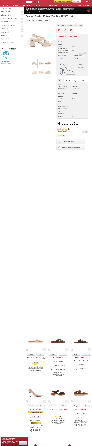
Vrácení (84, 81)
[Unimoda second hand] (43, 3)
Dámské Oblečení (6, 18)
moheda (58, 414)
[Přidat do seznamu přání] (59, 30)
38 (83, 360)
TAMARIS (75, 86)
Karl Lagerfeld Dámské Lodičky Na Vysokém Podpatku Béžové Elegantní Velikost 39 (35, 428)
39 (45, 358)
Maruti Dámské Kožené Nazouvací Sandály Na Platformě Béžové (35, 368)
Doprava (76, 81)
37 (79, 360)
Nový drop (4, 8)
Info (60, 81)
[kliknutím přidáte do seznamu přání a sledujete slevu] (40, 354)
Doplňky (3, 32)
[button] (58, 361)
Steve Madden (58, 365)
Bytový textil (5, 39)
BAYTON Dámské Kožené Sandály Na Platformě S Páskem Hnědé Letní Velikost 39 (80, 423)
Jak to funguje (84, 5)
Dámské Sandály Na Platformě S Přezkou (80, 369)
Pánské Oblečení (6, 22)
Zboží (6, 5)
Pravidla (68, 81)
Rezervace (53, 5)
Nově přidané (5, 12)
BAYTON (81, 417)
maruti (35, 362)
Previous (29, 42)
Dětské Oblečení (6, 25)
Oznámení (27, 5)
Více (85, 131)
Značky (40, 5)
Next (53, 42)
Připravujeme (5, 42)
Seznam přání (68, 5)
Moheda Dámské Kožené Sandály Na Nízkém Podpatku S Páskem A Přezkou (58, 421)
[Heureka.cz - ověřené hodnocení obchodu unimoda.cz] (6, 65)
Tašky (3, 35)
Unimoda (81, 364)
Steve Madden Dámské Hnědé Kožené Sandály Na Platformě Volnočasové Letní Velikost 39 (58, 372)
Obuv (2, 29)
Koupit (31, 354)
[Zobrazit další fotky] (44, 350)
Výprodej (4, 15)
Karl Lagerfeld (35, 420)
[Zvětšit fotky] (27, 350)
